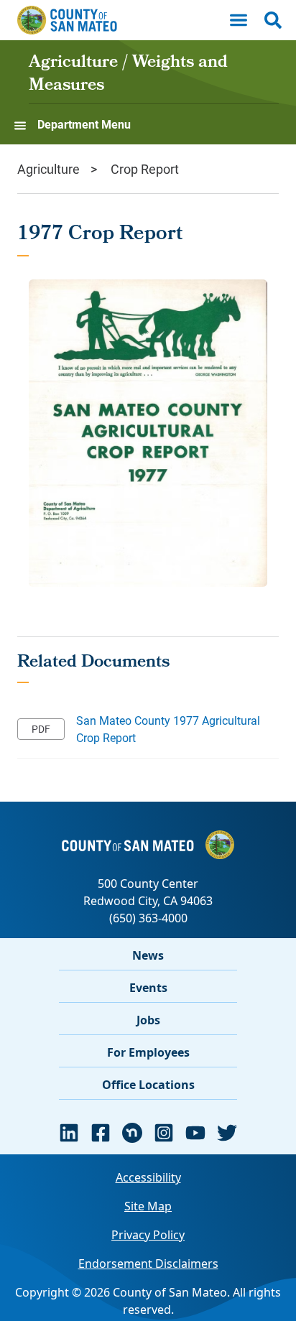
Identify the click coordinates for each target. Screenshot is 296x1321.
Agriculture (48, 168)
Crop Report (145, 168)
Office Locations (148, 1085)
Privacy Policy (148, 1235)
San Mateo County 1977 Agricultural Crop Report (168, 729)
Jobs (148, 1020)
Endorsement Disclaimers (148, 1263)
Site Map (148, 1206)
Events (148, 988)
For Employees (148, 1052)
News (148, 955)
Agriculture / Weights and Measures (128, 75)
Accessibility (148, 1177)
